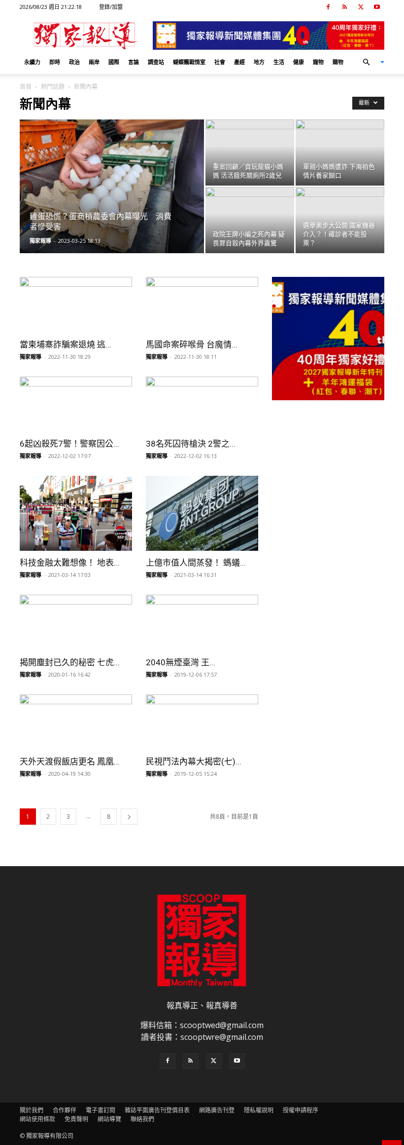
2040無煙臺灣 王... (180, 662)
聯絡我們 (142, 1119)
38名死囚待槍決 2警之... (191, 444)
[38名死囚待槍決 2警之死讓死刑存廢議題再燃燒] (202, 404)
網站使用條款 (37, 1119)
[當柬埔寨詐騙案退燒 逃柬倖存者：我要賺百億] (76, 305)
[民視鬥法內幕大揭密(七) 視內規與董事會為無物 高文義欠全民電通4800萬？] (202, 722)
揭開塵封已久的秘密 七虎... (70, 662)
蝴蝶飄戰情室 (189, 62)
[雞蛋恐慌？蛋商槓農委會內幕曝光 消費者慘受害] (112, 188)
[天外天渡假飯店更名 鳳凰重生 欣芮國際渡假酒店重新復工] (76, 722)
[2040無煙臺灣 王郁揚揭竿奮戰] (202, 622)
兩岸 (94, 62)
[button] (369, 62)
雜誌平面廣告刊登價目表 (157, 1110)
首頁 (26, 86)
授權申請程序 (300, 1110)
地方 (259, 62)
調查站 (156, 62)
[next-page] (129, 816)
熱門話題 (53, 86)
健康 (298, 62)
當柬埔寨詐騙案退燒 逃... (65, 344)
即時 (54, 62)
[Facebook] (328, 7)
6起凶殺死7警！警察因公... (69, 444)
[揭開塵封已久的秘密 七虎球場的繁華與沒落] (76, 622)
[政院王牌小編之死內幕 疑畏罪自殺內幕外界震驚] (249, 220)
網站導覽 (109, 1119)
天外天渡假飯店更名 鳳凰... (70, 761)
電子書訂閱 (100, 1110)
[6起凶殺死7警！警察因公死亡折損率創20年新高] (76, 404)
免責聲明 (76, 1119)
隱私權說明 (258, 1110)
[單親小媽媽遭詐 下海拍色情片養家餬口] (340, 152)
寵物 (318, 62)
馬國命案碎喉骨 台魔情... (191, 344)
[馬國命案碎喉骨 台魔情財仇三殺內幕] (202, 305)
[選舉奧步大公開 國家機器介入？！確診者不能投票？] (340, 220)
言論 (133, 62)
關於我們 (31, 1110)
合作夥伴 (64, 1110)
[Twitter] (360, 7)
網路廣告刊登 (217, 1110)
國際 (113, 62)
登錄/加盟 (111, 6)
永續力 (32, 62)
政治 (74, 62)
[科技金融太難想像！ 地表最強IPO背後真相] (76, 513)
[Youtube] (377, 7)
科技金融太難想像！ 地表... (70, 563)
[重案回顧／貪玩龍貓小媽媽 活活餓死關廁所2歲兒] (249, 152)
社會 (219, 62)
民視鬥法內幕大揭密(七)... (193, 761)
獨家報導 (40, 240)
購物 (338, 62)
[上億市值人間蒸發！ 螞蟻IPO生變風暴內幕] (202, 513)
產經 (239, 62)
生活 (278, 62)
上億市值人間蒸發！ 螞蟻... (196, 563)
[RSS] (344, 7)
